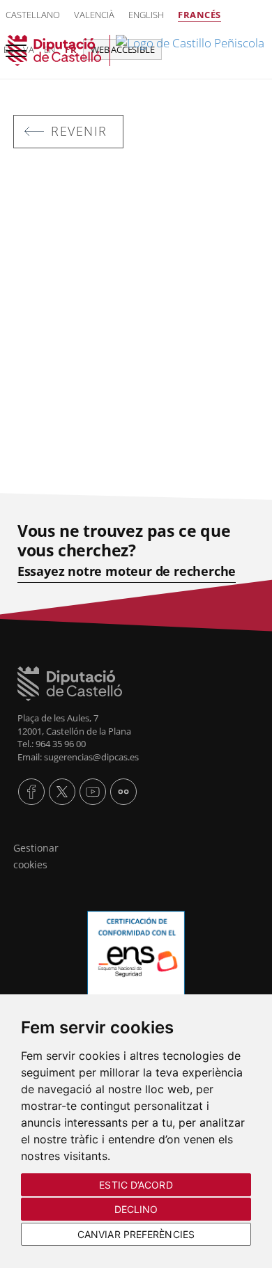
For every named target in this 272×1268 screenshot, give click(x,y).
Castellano (33, 14)
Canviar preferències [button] (136, 1234)
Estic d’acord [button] (135, 1185)
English (146, 14)
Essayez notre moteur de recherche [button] (126, 571)
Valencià (94, 14)
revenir (79, 131)
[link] (136, 50)
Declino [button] (136, 1209)
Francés (199, 14)
